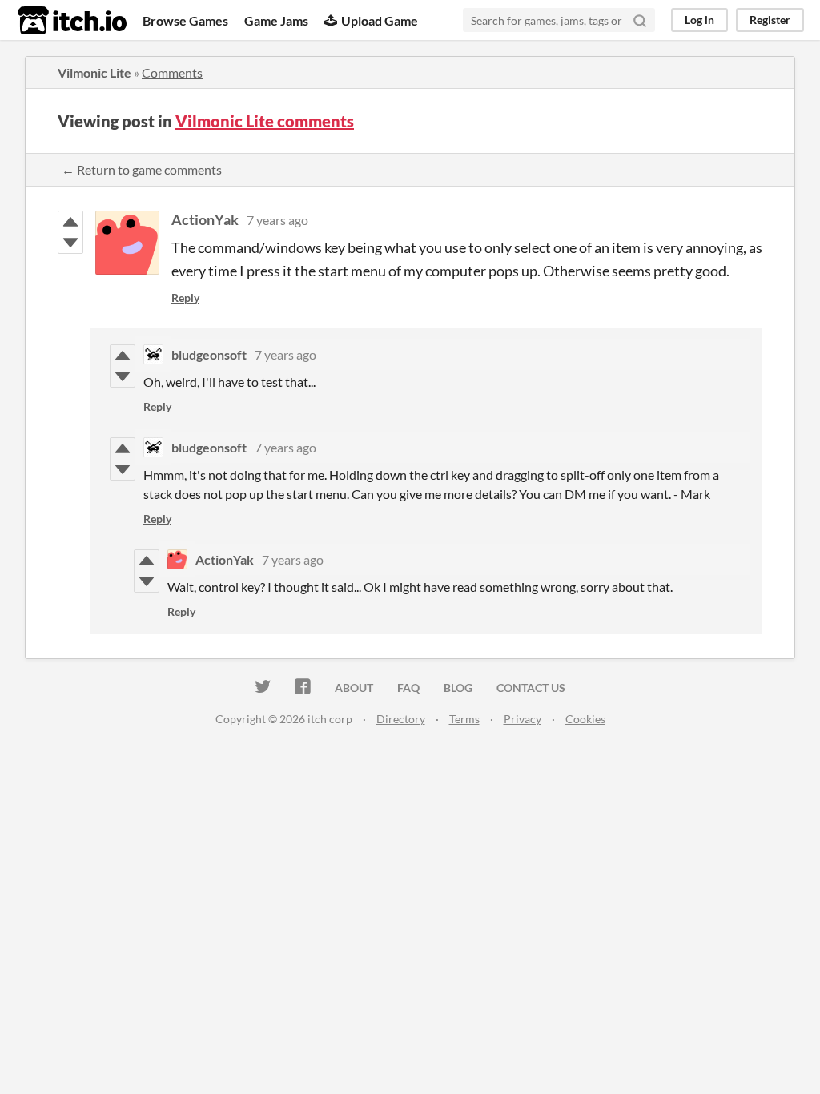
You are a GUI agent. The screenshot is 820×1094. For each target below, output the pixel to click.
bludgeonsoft (209, 354)
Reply (185, 297)
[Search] (640, 20)
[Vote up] (70, 221)
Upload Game (379, 20)
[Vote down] (70, 242)
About (354, 687)
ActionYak (205, 219)
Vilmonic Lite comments (264, 121)
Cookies (585, 719)
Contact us (530, 687)
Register (770, 19)
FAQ (408, 687)
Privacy (522, 719)
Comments (172, 72)
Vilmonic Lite (94, 72)
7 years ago (277, 219)
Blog (458, 687)
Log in (699, 19)
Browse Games (185, 20)
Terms (464, 719)
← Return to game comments (142, 169)
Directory (400, 719)
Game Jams (276, 20)
